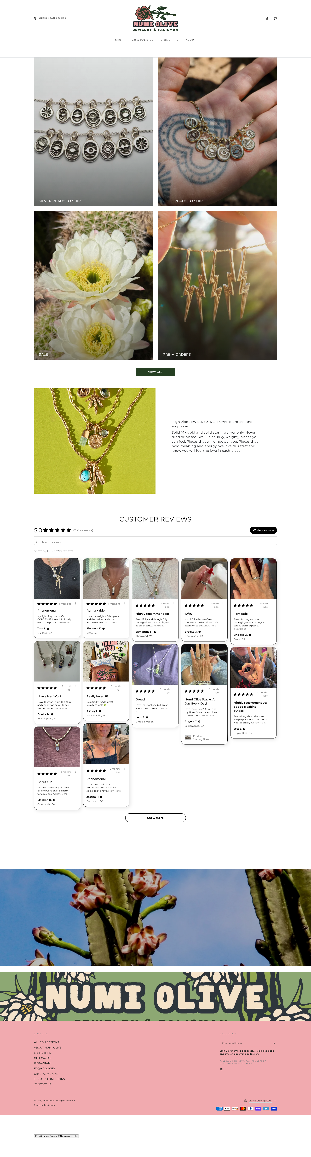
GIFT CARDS (42, 1058)
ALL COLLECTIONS (46, 1042)
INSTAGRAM (42, 1063)
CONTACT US (43, 1084)
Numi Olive (48, 1100)
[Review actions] (75, 603)
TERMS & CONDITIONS (49, 1079)
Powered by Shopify (44, 1105)
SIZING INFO (42, 1052)
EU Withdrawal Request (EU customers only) (56, 1136)
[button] (96, 530)
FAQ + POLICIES (45, 1068)
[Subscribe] (275, 1043)
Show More (64, 623)
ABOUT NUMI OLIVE (48, 1047)
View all (155, 372)
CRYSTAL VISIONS (46, 1073)
